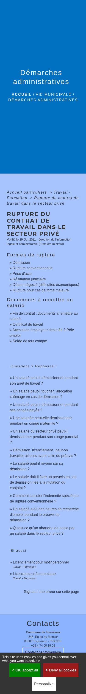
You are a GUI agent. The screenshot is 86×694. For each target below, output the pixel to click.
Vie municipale (54, 94)
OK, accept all (26, 670)
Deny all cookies (62, 670)
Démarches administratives (43, 100)
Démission (21, 262)
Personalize (44, 684)
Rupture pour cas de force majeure (41, 290)
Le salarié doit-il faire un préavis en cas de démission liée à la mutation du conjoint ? (43, 482)
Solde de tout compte (30, 341)
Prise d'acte (22, 274)
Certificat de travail (28, 324)
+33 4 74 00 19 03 (43, 645)
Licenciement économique (34, 574)
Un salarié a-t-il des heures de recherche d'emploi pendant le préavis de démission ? (44, 514)
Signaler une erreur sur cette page (51, 592)
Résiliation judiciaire (29, 279)
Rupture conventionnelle (33, 268)
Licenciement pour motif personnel (41, 562)
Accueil (22, 94)
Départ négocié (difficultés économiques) (46, 285)
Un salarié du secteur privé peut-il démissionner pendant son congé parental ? (44, 436)
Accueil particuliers (27, 192)
